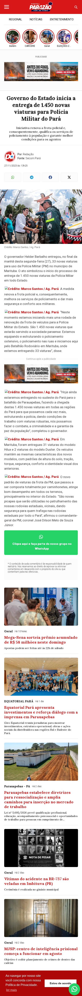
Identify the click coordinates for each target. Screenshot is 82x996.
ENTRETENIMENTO (62, 19)
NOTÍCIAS (36, 19)
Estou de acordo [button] (60, 983)
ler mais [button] (11, 990)
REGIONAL (15, 19)
